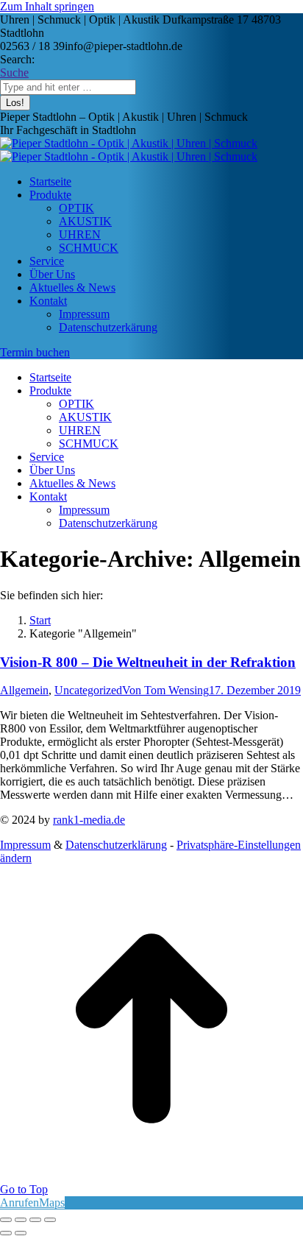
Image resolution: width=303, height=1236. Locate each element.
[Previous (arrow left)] (6, 1233)
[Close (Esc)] (6, 1220)
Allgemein (24, 690)
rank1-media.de (89, 819)
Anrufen (19, 1202)
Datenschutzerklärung (116, 844)
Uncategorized (88, 690)
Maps (52, 1202)
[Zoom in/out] (50, 1220)
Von (165, 690)
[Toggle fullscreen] (35, 1220)
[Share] (20, 1220)
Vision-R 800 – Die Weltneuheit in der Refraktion (148, 662)
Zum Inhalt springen (47, 6)
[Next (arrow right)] (20, 1233)
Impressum (25, 844)
